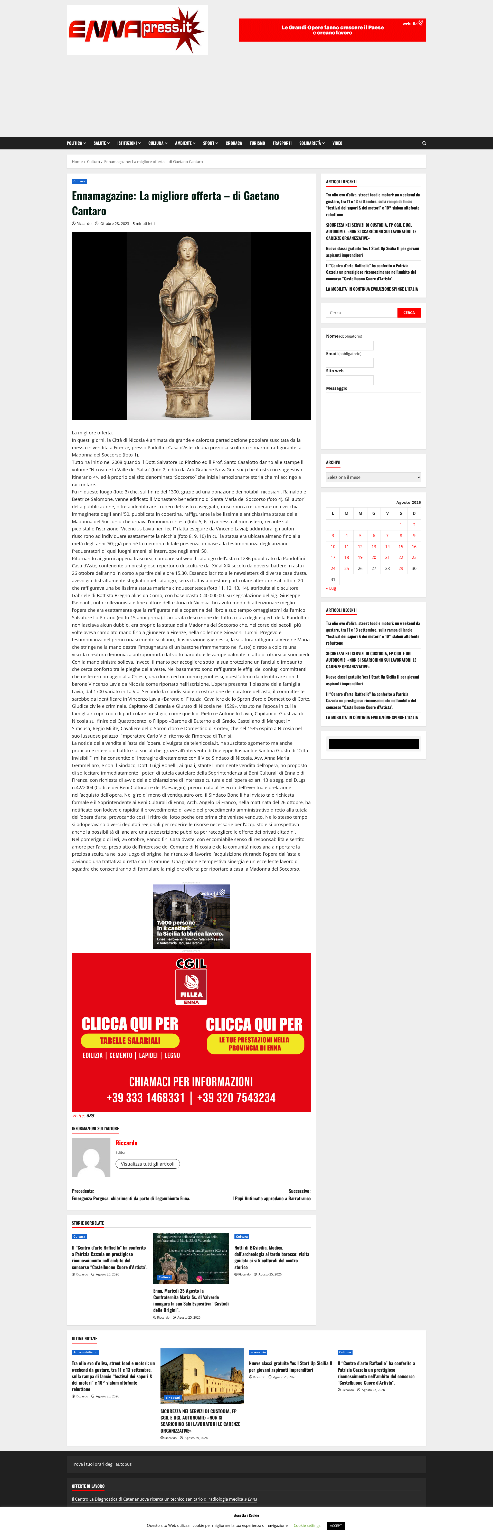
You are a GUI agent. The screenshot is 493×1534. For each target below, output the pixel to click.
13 (374, 546)
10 (333, 546)
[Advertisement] (246, 93)
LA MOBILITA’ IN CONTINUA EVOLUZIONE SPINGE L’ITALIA (372, 289)
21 (387, 557)
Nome (344, 336)
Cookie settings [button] (307, 1525)
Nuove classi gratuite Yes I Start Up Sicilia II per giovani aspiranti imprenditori (290, 1366)
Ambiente (183, 143)
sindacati (173, 1397)
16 (414, 546)
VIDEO (337, 143)
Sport (208, 143)
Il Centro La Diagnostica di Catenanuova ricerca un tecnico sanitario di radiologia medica (164, 1499)
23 (414, 557)
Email (343, 353)
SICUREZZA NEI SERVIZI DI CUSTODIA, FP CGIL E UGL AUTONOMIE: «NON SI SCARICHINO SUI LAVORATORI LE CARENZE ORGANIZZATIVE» (371, 231)
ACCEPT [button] (336, 1525)
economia (258, 1352)
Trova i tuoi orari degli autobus (102, 1464)
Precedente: (131, 1194)
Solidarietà (310, 143)
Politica (74, 143)
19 (360, 557)
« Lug (331, 588)
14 (387, 546)
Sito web (335, 371)
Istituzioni (127, 143)
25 (346, 568)
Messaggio (336, 388)
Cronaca (234, 143)
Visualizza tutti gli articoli (148, 1164)
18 (346, 557)
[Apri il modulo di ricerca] (424, 143)
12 (360, 546)
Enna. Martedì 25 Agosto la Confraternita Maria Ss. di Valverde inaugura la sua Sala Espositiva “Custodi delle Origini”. (191, 1300)
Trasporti (282, 143)
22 (401, 557)
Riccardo (84, 223)
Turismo (257, 143)
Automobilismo (85, 1352)
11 (346, 546)
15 (401, 546)
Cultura (156, 143)
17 (333, 557)
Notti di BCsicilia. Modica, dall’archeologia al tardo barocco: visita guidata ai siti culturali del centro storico (271, 1257)
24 (333, 568)
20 (374, 557)
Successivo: (271, 1194)
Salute (100, 143)
